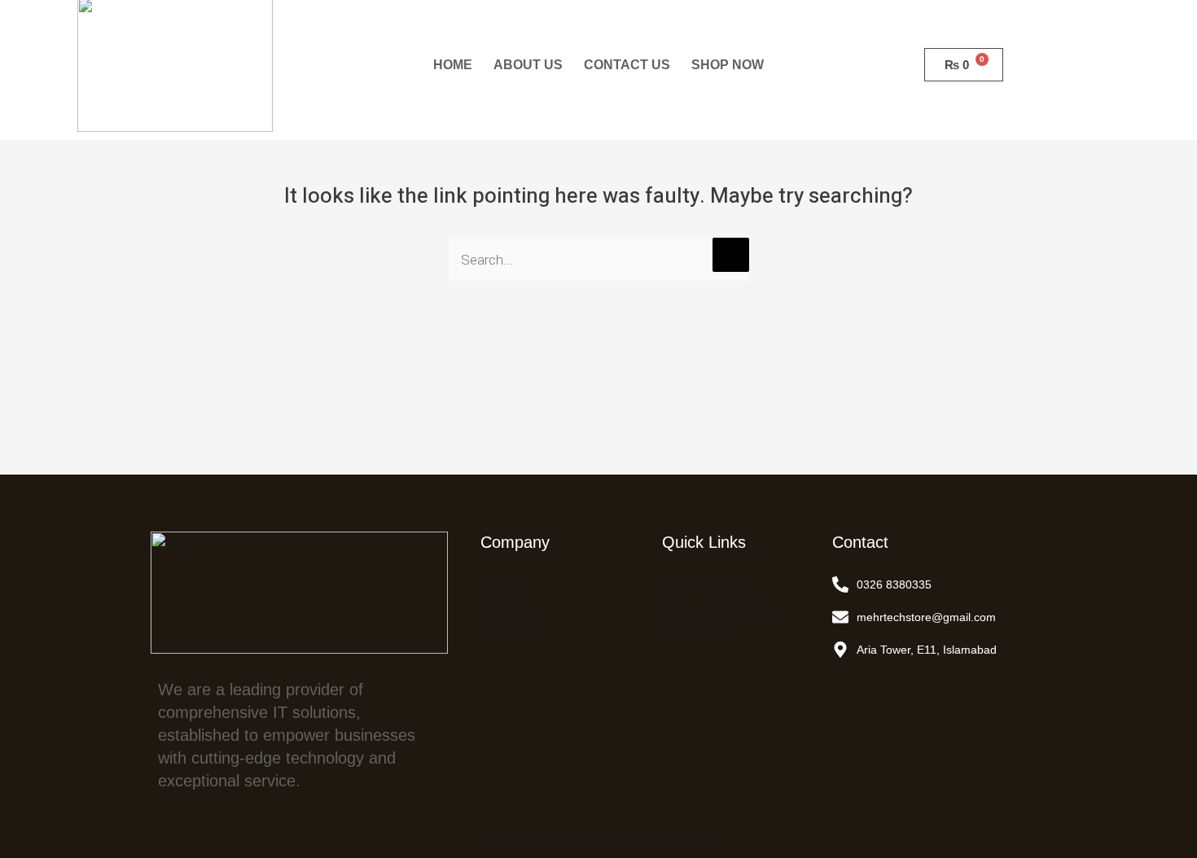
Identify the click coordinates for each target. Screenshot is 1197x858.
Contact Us (508, 634)
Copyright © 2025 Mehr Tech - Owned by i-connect (598, 837)
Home (495, 583)
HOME (452, 65)
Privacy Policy (697, 583)
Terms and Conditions (718, 608)
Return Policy (696, 634)
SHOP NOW (727, 65)
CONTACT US (627, 65)
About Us (504, 608)
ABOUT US (528, 65)
